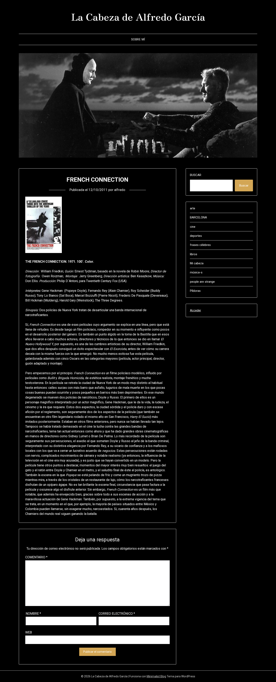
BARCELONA (198, 217)
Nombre (33, 614)
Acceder (195, 310)
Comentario (36, 557)
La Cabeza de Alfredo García (138, 16)
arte (192, 208)
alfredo (119, 190)
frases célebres (200, 245)
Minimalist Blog (156, 676)
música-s (196, 272)
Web (28, 632)
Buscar (195, 175)
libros (193, 254)
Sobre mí (138, 39)
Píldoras (195, 291)
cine (192, 227)
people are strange (202, 282)
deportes (196, 236)
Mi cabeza (196, 263)
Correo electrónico (117, 614)
